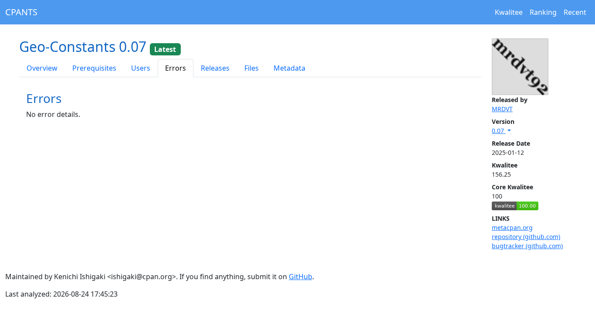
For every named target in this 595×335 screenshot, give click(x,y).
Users (140, 68)
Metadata (289, 68)
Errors (175, 68)
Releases (215, 68)
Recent (575, 12)
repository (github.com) (526, 236)
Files (251, 68)
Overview (42, 68)
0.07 (499, 130)
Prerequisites (94, 68)
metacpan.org (512, 227)
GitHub (300, 276)
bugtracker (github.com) (527, 246)
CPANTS (21, 12)
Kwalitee (509, 12)
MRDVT (502, 109)
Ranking (543, 12)
